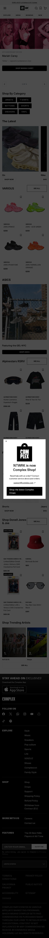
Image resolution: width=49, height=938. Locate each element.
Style (27, 730)
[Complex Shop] (24, 8)
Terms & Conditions (9, 877)
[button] (24, 49)
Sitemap (30, 893)
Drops (27, 786)
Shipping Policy (32, 795)
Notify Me (39, 847)
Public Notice (34, 884)
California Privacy (8, 886)
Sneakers (29, 739)
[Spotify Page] (10, 721)
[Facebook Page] (3, 714)
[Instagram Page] (24, 714)
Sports (27, 749)
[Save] (21, 197)
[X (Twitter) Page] (10, 714)
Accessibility (10, 893)
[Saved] (40, 8)
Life (26, 753)
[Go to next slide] (44, 84)
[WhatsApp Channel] (17, 714)
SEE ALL (37, 188)
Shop (27, 782)
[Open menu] (5, 8)
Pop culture (30, 744)
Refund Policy (31, 800)
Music (27, 735)
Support (28, 791)
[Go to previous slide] (4, 84)
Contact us (29, 823)
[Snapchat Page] (39, 714)
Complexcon (30, 767)
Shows (27, 763)
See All (24, 665)
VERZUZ (28, 758)
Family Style (30, 772)
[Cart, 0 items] (45, 8)
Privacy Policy (34, 875)
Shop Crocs (24, 71)
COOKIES (6, 898)
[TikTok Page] (3, 721)
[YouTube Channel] (31, 714)
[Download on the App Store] (14, 688)
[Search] (36, 8)
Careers (28, 818)
